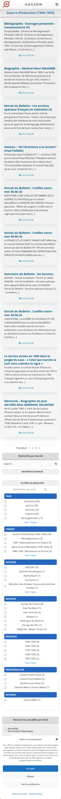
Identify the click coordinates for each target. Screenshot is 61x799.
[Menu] (57, 4)
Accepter (30, 768)
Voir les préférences (30, 784)
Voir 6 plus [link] (30, 662)
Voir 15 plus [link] (30, 522)
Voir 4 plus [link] (30, 555)
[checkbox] (30, 501)
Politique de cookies (19, 793)
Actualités (13, 728)
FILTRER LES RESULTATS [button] (32, 483)
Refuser (30, 776)
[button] (56, 739)
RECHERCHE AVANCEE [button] (32, 471)
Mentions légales (35, 793)
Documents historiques (20, 731)
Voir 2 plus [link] (30, 592)
